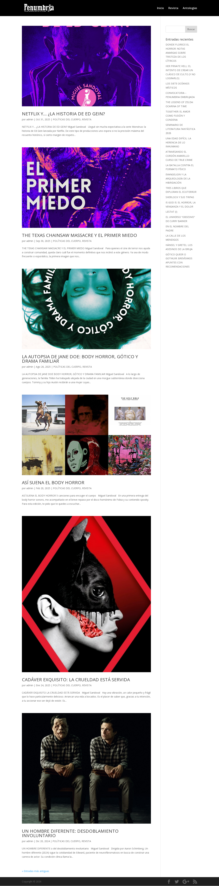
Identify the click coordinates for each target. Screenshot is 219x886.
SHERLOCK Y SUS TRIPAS (180, 197)
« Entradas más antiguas (35, 871)
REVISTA (86, 119)
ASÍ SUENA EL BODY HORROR (53, 482)
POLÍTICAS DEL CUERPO (67, 119)
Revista (173, 8)
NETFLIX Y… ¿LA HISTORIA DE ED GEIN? (64, 114)
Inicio (160, 8)
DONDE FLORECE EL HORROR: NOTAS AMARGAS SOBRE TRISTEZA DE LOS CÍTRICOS (177, 52)
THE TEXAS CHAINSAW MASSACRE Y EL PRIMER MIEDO (79, 235)
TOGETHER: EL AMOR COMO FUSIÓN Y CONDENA (178, 115)
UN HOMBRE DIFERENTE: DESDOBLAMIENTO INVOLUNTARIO (70, 833)
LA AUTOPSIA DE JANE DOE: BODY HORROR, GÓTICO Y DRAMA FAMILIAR (80, 358)
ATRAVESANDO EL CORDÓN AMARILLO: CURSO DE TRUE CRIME (179, 156)
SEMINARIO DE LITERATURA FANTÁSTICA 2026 (180, 129)
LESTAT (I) (171, 211)
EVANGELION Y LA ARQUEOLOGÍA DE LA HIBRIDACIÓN (178, 178)
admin (29, 119)
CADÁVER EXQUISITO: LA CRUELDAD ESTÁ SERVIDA (76, 679)
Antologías (190, 8)
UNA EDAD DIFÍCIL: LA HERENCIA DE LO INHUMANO (178, 142)
